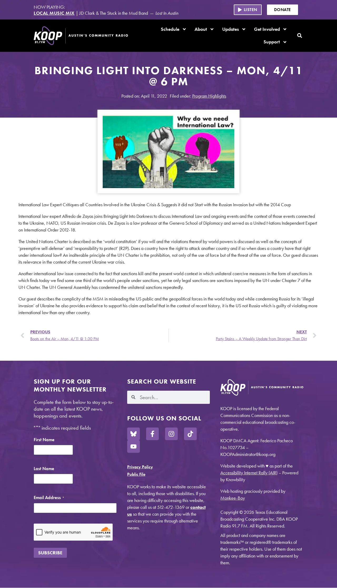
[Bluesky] (133, 434)
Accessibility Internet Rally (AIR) (248, 473)
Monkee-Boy (232, 498)
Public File (136, 474)
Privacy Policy (140, 467)
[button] (248, 9)
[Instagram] (171, 434)
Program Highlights (209, 96)
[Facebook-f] (152, 434)
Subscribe (50, 553)
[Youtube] (133, 446)
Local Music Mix (54, 13)
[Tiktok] (190, 434)
